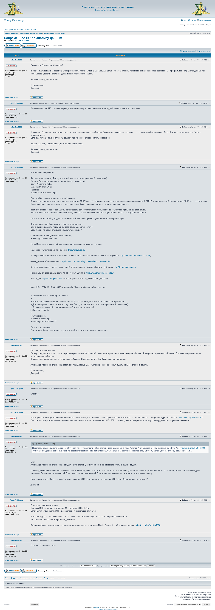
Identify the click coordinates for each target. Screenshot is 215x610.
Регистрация (19, 21)
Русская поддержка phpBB (108, 609)
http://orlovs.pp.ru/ (76, 250)
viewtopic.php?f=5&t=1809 (191, 417)
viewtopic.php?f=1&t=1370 (148, 525)
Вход (8, 21)
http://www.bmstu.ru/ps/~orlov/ (100, 273)
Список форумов (11, 33)
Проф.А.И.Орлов (22, 40)
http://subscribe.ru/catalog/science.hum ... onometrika (85, 261)
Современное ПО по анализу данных (33, 38)
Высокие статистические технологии (108, 7)
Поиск (193, 21)
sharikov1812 (16, 60)
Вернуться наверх (12, 97)
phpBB (96, 607)
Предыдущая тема (187, 51)
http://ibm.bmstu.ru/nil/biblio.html (135, 255)
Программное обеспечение (54, 33)
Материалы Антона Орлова (31, 33)
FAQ (185, 21)
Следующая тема (203, 51)
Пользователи (205, 21)
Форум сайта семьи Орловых (107, 10)
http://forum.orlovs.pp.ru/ (125, 267)
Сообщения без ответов (13, 30)
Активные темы (31, 30)
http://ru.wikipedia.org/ (52, 278)
